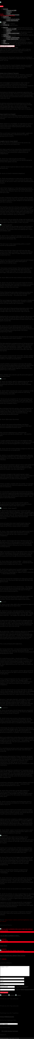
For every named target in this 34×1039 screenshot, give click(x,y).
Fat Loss (2, 942)
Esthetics (9, 12)
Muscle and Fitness (5, 932)
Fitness (8, 13)
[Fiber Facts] (17, 940)
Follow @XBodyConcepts (7, 1016)
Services (5, 9)
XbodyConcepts (4, 1038)
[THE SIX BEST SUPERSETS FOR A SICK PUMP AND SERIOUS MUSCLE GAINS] (17, 929)
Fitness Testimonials (12, 20)
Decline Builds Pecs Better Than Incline (12, 955)
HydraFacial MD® (11, 10)
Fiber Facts (3, 945)
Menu (1, 6)
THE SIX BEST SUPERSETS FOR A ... (10, 935)
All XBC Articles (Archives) (10, 1031)
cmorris (4, 939)
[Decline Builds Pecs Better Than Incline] (17, 950)
